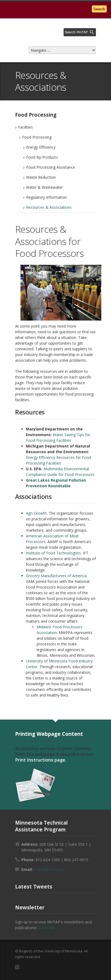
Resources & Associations (49, 207)
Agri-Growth (36, 513)
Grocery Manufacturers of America (56, 575)
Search (99, 9)
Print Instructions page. (40, 760)
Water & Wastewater (44, 187)
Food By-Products (42, 157)
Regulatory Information (46, 197)
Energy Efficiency (41, 147)
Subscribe (46, 927)
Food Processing (36, 137)
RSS (17, 967)
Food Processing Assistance (50, 167)
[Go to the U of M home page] (38, 10)
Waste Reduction (41, 177)
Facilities (25, 127)
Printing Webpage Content (49, 733)
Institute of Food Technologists (53, 553)
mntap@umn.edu (49, 869)
